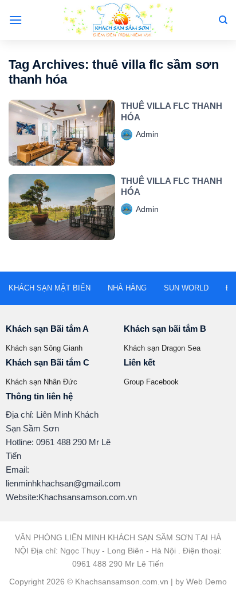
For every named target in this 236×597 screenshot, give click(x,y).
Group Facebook (151, 382)
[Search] (223, 20)
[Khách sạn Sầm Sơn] (118, 20)
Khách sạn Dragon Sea (162, 348)
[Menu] (15, 20)
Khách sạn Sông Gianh (44, 348)
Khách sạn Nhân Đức (41, 382)
